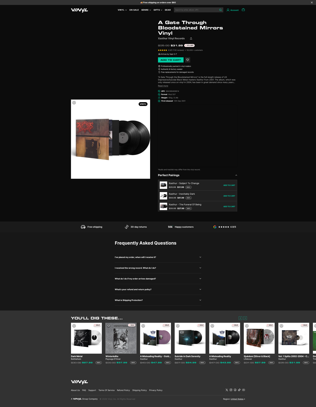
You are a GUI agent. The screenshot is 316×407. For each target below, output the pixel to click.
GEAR (168, 10)
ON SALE (134, 10)
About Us (75, 390)
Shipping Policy (139, 390)
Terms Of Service (107, 390)
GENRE (145, 10)
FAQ (84, 390)
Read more (163, 85)
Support (92, 390)
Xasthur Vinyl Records (171, 38)
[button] (240, 318)
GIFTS (157, 10)
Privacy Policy (155, 390)
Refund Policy (123, 390)
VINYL (121, 10)
